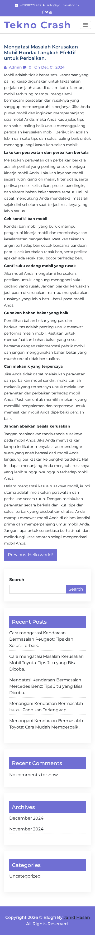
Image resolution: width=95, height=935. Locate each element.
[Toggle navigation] (85, 25)
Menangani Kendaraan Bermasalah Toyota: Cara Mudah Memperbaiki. (46, 724)
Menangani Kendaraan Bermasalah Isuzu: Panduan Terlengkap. (46, 706)
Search (16, 579)
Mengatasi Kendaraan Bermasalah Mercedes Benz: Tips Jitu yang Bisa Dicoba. (46, 686)
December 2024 (26, 818)
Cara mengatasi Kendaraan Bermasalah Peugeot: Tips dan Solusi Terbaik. (41, 639)
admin (15, 67)
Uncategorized (25, 876)
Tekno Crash (37, 25)
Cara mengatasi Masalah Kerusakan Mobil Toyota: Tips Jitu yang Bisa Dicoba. (46, 663)
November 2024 (26, 828)
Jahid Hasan (77, 917)
